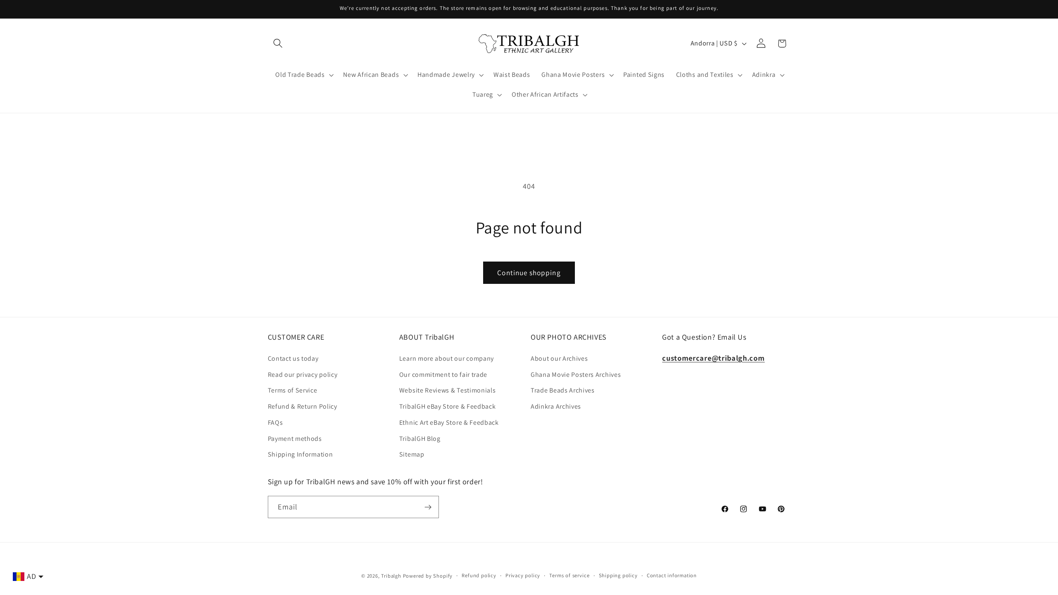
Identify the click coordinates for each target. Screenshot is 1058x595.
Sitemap (411, 454)
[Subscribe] (427, 507)
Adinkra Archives (556, 406)
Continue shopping (529, 272)
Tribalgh (391, 575)
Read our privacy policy (303, 374)
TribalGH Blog (420, 438)
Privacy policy (522, 575)
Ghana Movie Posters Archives (576, 374)
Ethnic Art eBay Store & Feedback (449, 422)
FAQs (275, 422)
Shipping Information (300, 454)
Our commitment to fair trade (443, 374)
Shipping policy (618, 575)
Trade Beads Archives (563, 390)
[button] (278, 43)
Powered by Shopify (428, 575)
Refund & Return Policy (302, 406)
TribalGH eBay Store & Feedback (447, 406)
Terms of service (569, 575)
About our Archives (559, 358)
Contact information (672, 575)
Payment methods (295, 438)
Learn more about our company (446, 358)
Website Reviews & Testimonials (447, 390)
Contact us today (293, 358)
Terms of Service (292, 390)
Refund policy (479, 575)
